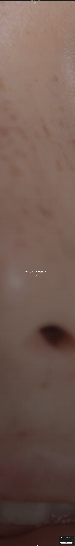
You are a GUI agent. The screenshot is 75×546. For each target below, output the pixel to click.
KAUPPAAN (43, 0)
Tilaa (66, 542)
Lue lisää (37, 275)
